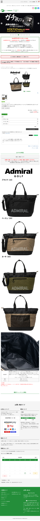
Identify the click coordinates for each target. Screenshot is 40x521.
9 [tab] (23, 34)
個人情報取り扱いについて (16, 492)
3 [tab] (13, 34)
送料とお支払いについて (5, 494)
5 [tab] (16, 34)
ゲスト (25, 1)
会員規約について (4, 503)
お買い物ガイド (3, 492)
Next (38, 23)
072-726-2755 (32, 493)
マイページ (3, 499)
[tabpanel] (20, 23)
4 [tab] (15, 34)
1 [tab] (10, 34)
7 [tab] (20, 34)
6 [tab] (18, 34)
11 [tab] (26, 34)
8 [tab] (21, 34)
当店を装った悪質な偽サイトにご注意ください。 (20, 56)
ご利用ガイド (6, 414)
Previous (1, 23)
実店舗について (3, 497)
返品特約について (4, 505)
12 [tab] (27, 34)
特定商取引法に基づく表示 (16, 494)
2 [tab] (12, 34)
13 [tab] (29, 34)
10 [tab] (24, 34)
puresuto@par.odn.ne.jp (32, 500)
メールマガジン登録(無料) (5, 501)
